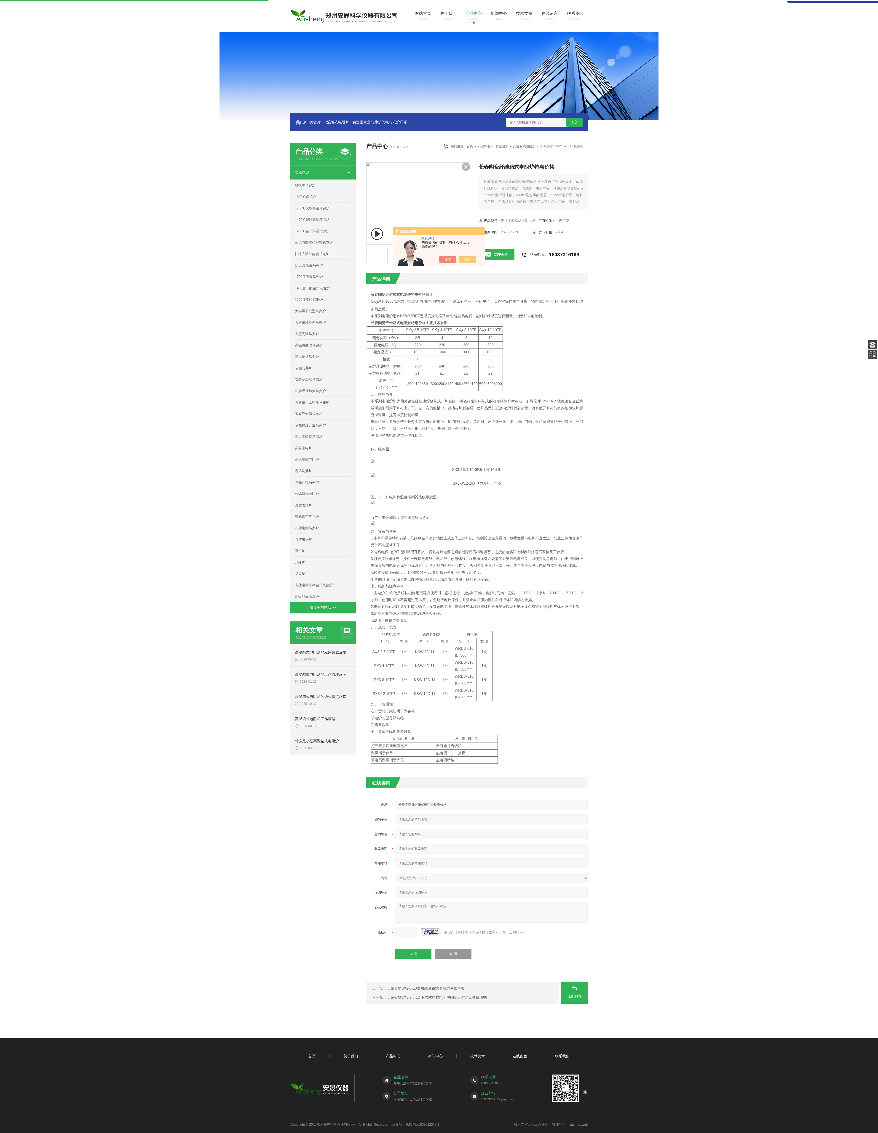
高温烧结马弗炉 (307, 357)
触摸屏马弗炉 (305, 185)
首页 (470, 146)
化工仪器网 (539, 1124)
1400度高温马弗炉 (309, 265)
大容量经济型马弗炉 (310, 322)
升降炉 (300, 562)
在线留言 (520, 1056)
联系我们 (562, 1056)
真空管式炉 (303, 505)
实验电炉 (302, 172)
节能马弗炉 (303, 368)
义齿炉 (300, 574)
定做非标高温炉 (307, 596)
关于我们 (350, 1056)
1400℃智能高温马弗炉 (312, 220)
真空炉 (300, 551)
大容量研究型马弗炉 (310, 311)
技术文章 (477, 1056)
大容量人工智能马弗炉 (312, 402)
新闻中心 (435, 1056)
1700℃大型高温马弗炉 (312, 208)
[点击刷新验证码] (430, 932)
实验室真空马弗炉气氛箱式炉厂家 (379, 122)
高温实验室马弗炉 (308, 436)
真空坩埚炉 (303, 539)
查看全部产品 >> (323, 608)
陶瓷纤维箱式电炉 (308, 414)
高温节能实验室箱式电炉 (314, 242)
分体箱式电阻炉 (307, 494)
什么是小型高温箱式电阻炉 (317, 741)
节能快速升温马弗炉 (310, 425)
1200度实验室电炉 (309, 299)
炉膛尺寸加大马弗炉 (310, 391)
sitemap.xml (578, 1124)
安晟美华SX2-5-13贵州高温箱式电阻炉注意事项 (425, 988)
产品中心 (484, 146)
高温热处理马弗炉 (308, 345)
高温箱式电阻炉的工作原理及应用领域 (326, 674)
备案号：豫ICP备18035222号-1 (415, 1124)
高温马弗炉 (303, 471)
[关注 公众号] (872, 354)
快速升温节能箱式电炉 (312, 254)
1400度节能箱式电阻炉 (312, 288)
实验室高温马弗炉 (308, 379)
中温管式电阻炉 (336, 122)
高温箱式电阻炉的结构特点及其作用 (324, 697)
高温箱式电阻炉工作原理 (315, 719)
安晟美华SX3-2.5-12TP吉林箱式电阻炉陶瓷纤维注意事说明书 (437, 997)
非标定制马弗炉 (307, 528)
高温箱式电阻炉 (307, 459)
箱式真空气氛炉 (307, 516)
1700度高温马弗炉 (309, 277)
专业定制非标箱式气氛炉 (314, 585)
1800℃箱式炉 (305, 197)
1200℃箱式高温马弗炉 (312, 231)
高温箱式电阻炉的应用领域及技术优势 (326, 652)
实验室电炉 (303, 448)
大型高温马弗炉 (307, 334)
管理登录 (559, 1124)
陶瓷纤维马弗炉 (307, 482)
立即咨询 (501, 254)
